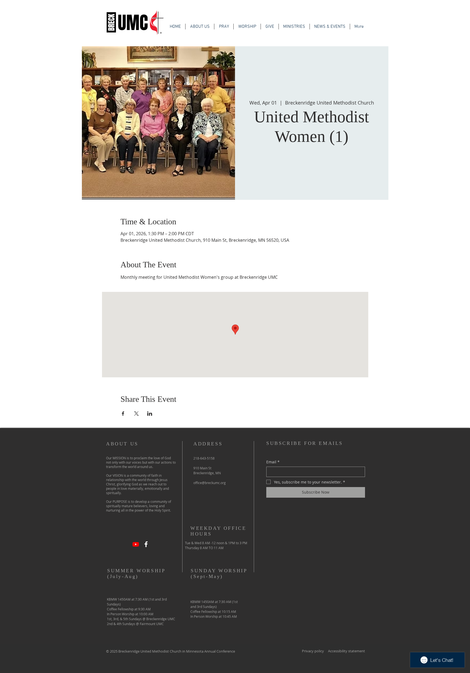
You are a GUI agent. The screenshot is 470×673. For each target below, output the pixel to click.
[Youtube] (136, 544)
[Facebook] (146, 544)
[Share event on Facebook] (123, 413)
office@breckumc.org (209, 483)
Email (273, 461)
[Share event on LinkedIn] (149, 413)
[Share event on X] (136, 413)
